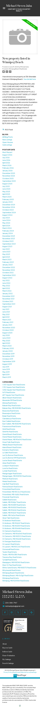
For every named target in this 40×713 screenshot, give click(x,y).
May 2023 (6, 254)
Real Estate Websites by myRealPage (25, 672)
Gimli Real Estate (8, 429)
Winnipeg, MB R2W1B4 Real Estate (15, 581)
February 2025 (8, 199)
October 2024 (8, 210)
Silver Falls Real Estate (10, 518)
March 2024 (7, 228)
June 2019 (6, 369)
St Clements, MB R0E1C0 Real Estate (16, 536)
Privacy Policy (8, 672)
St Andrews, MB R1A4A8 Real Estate (16, 528)
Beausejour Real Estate (11, 413)
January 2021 (7, 325)
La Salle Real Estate (9, 452)
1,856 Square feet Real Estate (13, 390)
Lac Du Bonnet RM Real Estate (14, 458)
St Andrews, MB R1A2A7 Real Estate (16, 523)
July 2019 (5, 367)
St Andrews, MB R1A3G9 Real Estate (16, 526)
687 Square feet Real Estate (13, 395)
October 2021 (7, 301)
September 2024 (9, 212)
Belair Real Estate (9, 416)
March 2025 (6, 197)
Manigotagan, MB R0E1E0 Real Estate (16, 476)
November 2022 (8, 270)
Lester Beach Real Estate (12, 460)
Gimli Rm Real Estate (10, 432)
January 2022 (7, 293)
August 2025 (7, 184)
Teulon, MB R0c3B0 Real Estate (14, 554)
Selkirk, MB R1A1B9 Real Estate (14, 505)
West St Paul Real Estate (11, 565)
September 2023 (9, 244)
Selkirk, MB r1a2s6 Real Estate (13, 515)
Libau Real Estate (9, 463)
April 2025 (6, 194)
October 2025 (8, 178)
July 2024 (6, 218)
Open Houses (7, 142)
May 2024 (6, 223)
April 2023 (6, 257)
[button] (4, 612)
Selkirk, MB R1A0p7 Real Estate (14, 502)
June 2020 (6, 338)
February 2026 (8, 168)
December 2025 (8, 173)
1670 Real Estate (8, 392)
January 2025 (7, 202)
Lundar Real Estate (9, 471)
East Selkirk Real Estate (11, 421)
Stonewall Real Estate (10, 549)
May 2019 (6, 372)
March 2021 (6, 320)
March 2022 (6, 291)
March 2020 (7, 346)
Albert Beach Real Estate (12, 398)
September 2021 (8, 304)
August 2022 (7, 278)
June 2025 (6, 189)
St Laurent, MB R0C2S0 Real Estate (16, 547)
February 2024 (8, 231)
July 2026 (6, 157)
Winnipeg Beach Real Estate (18, 69)
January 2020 (7, 351)
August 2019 (7, 364)
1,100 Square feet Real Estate (13, 385)
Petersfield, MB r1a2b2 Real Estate (15, 494)
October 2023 (7, 241)
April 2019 (6, 374)
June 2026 (6, 160)
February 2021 (7, 322)
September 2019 (8, 361)
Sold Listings (7, 145)
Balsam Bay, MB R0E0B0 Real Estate (16, 408)
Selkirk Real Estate (9, 500)
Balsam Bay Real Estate (11, 405)
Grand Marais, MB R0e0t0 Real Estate (16, 439)
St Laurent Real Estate (11, 544)
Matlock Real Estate (10, 479)
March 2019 (6, 377)
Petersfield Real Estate (11, 489)
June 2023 (6, 252)
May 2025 (6, 191)
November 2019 (8, 356)
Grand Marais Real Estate (11, 437)
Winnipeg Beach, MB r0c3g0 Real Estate (17, 575)
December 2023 (8, 236)
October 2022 (8, 272)
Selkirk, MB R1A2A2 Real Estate (14, 510)
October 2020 (8, 330)
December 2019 (8, 354)
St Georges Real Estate (11, 541)
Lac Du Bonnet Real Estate (12, 455)
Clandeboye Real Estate (11, 418)
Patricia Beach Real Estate (12, 486)
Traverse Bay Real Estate (12, 557)
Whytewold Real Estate (11, 570)
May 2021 (6, 314)
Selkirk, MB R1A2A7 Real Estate (14, 513)
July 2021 (5, 309)
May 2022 (6, 286)
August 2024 (7, 215)
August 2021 (7, 306)
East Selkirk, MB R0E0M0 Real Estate (16, 424)
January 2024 (7, 233)
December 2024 (8, 205)
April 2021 (6, 317)
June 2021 (6, 312)
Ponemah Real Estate (10, 497)
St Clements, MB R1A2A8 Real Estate (16, 539)
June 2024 (6, 220)
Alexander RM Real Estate (12, 400)
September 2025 (9, 181)
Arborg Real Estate (9, 403)
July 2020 (6, 335)
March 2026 (6, 165)
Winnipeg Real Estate (10, 578)
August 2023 (7, 246)
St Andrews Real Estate (11, 520)
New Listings (7, 140)
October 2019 (7, 359)
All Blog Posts (7, 137)
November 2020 (8, 327)
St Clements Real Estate (11, 531)
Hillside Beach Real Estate (12, 445)
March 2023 (6, 259)
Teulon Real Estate (9, 552)
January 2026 (7, 170)
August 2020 (7, 333)
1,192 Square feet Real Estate (13, 387)
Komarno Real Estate (10, 450)
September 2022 (9, 275)
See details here (29, 79)
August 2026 (7, 155)
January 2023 (7, 265)
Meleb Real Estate (9, 481)
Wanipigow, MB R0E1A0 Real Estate (16, 562)
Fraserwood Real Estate (11, 426)
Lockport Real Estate (10, 466)
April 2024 (6, 225)
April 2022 (6, 288)
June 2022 (6, 283)
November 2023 (8, 238)
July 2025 (6, 186)
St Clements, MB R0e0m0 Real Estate (17, 533)
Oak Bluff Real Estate (10, 484)
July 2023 (6, 249)
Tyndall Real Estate (9, 560)
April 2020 (6, 343)
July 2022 (6, 280)
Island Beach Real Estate (11, 447)
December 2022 (8, 267)
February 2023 (8, 262)
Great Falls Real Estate (11, 442)
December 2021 (8, 296)
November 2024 (8, 207)
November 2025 (8, 176)
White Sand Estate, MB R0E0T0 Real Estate (19, 567)
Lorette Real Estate (10, 468)
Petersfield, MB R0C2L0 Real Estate (16, 492)
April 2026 (6, 163)
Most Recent (7, 152)
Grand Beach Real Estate (12, 434)
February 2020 (8, 348)
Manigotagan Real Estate (12, 473)
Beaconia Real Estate (10, 411)
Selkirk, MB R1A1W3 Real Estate (14, 507)
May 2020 (6, 340)
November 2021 (8, 299)
